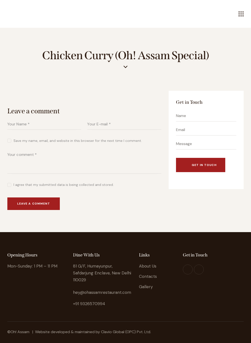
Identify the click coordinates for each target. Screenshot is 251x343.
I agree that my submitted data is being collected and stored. (63, 184)
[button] (8, 13)
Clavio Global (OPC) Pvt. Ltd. (126, 331)
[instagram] (188, 269)
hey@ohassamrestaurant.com (102, 292)
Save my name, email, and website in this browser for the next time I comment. (77, 140)
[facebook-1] (199, 269)
